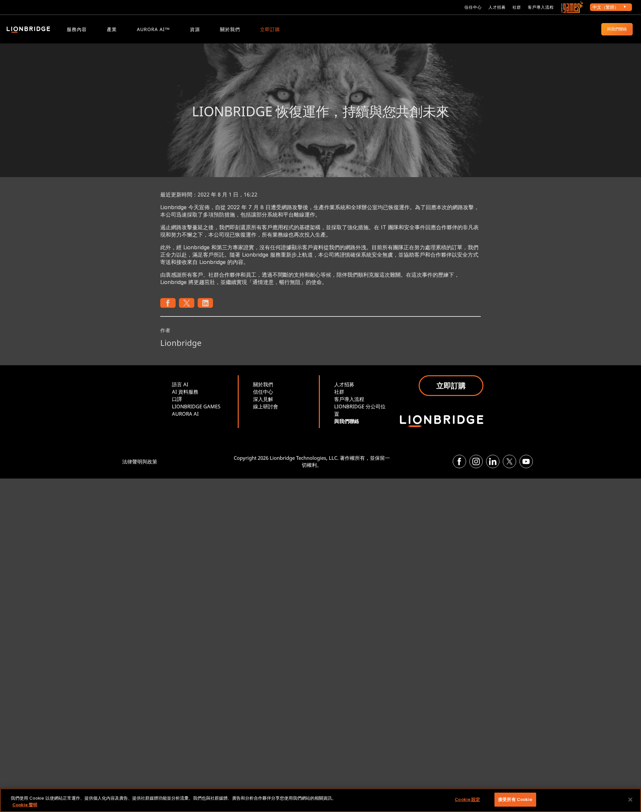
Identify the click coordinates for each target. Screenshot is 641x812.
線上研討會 (265, 406)
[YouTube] (526, 461)
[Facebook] (459, 461)
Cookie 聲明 (24, 804)
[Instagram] (476, 461)
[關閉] (630, 799)
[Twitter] (509, 461)
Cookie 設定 (467, 799)
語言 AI (180, 384)
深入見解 (263, 399)
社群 (516, 7)
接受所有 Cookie (515, 799)
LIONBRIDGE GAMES (196, 406)
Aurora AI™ (153, 29)
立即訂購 (270, 29)
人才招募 (497, 7)
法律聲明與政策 (139, 461)
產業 (112, 29)
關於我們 (230, 29)
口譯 (177, 399)
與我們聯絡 (617, 29)
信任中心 (473, 7)
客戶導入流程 (541, 7)
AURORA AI (185, 413)
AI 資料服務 (185, 391)
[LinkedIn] (492, 461)
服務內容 (77, 29)
